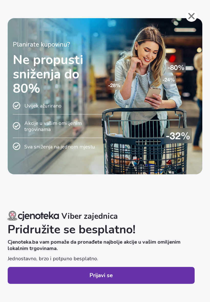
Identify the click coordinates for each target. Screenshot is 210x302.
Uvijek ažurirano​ (42, 105)
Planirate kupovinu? (41, 44)
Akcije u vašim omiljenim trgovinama (53, 126)
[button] (101, 275)
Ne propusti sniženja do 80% (48, 74)
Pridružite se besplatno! (71, 230)
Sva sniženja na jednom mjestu (59, 146)
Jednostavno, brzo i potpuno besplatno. (53, 258)
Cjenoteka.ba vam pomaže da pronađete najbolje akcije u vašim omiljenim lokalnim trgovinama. (94, 245)
